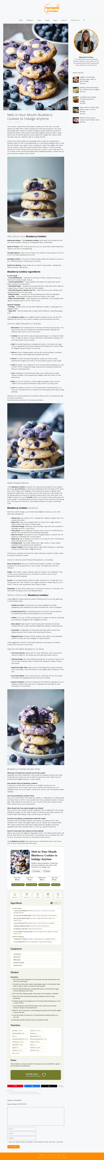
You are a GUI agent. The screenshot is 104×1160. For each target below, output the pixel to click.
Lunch (39, 20)
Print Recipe (36, 871)
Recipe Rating (12, 1104)
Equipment (27, 897)
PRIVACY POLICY (75, 20)
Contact (64, 20)
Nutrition (48, 897)
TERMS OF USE (51, 1155)
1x (51, 903)
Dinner (47, 20)
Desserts (11, 1090)
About (55, 20)
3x (57, 903)
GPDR (63, 1155)
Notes (58, 897)
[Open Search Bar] (84, 20)
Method (38, 897)
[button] (58, 908)
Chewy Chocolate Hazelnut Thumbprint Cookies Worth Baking (25, 1093)
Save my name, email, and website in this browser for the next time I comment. (36, 1142)
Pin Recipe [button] (46, 871)
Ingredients (15, 897)
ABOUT (58, 1155)
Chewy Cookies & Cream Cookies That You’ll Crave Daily (23, 1092)
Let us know (29, 1076)
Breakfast (29, 20)
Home (20, 20)
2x (54, 903)
